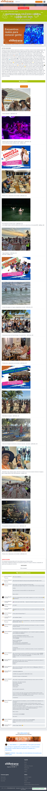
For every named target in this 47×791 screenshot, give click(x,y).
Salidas (5, 11)
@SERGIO (12, 753)
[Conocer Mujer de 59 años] (3, 602)
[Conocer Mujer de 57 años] (3, 671)
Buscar (25, 762)
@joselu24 (15, 609)
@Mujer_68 (41, 225)
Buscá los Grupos (27, 782)
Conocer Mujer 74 (7, 659)
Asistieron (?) (23, 81)
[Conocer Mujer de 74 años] (3, 660)
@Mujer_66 (23, 473)
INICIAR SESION (39, 1)
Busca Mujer (3, 780)
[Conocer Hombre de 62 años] (3, 577)
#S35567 (27, 709)
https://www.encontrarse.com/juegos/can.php (21, 628)
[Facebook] (12, 766)
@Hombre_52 (14, 113)
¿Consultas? (24, 568)
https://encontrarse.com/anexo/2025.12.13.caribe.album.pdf (24, 590)
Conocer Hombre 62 (8, 576)
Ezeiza (16, 11)
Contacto (25, 769)
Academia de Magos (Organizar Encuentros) (31, 784)
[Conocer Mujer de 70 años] (3, 667)
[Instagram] (16, 766)
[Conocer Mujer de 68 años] (3, 597)
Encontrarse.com (11, 788)
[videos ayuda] (44, 2)
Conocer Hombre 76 (8, 605)
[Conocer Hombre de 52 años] (3, 584)
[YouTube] (14, 766)
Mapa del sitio (26, 767)
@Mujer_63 (10, 254)
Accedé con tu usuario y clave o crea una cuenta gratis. (23, 8)
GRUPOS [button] (21, 4)
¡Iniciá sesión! (24, 565)
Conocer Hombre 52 (8, 584)
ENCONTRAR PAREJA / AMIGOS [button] (10, 4)
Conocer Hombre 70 (8, 613)
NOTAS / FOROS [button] (40, 4)
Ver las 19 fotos (24, 86)
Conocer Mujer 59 (7, 601)
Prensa (25, 771)
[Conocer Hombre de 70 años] (3, 613)
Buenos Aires (11, 11)
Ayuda (25, 764)
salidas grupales (24, 733)
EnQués (25, 780)
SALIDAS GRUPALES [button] (30, 4)
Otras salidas (19, 753)
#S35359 (41, 653)
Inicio (2, 11)
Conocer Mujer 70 (7, 666)
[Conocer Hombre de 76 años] (3, 605)
